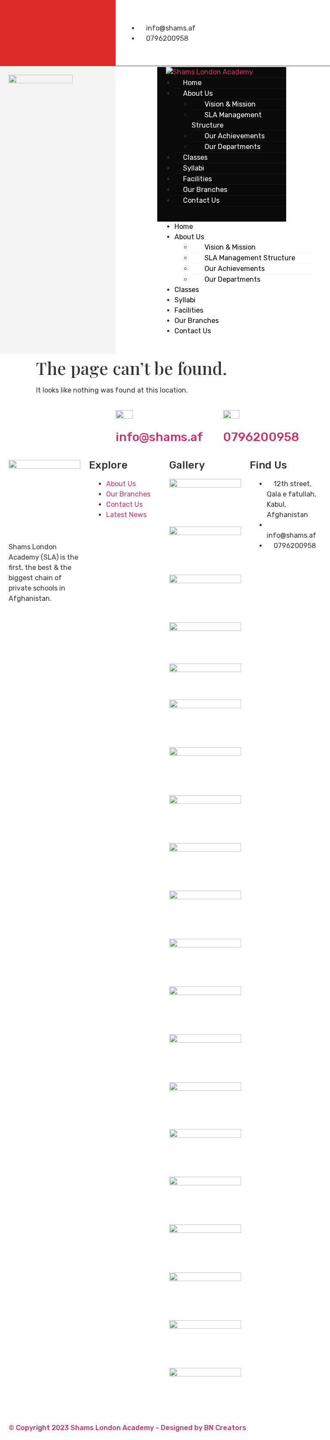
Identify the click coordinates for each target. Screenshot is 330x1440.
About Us (189, 237)
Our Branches (196, 321)
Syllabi (185, 300)
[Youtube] (91, 19)
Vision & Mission (230, 247)
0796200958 (261, 437)
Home (183, 226)
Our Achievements (235, 269)
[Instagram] (75, 44)
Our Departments (232, 147)
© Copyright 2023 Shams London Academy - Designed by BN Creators (127, 1428)
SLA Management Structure (227, 120)
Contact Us (201, 200)
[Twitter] (57, 19)
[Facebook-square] (23, 19)
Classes (186, 290)
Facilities (188, 310)
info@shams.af (159, 437)
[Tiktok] (41, 44)
